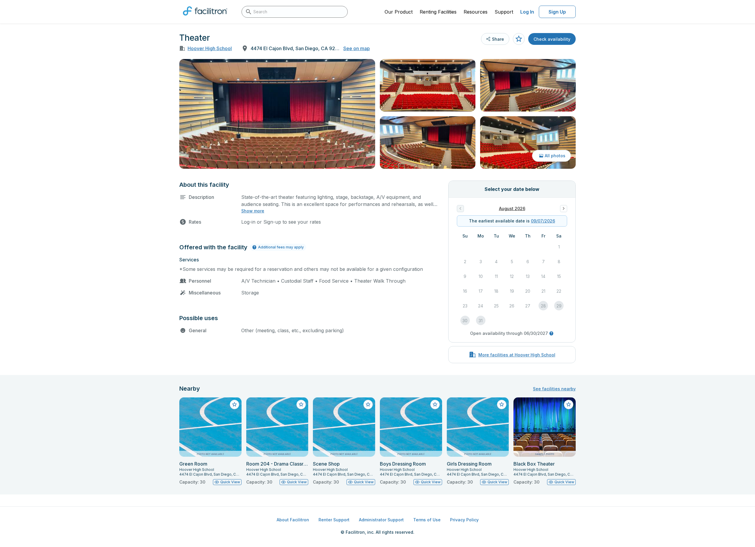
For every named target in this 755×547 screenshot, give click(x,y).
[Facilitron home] (205, 17)
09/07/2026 (543, 220)
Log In (527, 12)
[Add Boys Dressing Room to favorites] (435, 404)
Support (504, 12)
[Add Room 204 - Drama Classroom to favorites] (301, 404)
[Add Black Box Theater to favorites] (568, 404)
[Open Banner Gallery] (277, 114)
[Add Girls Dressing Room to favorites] (501, 404)
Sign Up (557, 12)
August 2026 (512, 208)
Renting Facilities (438, 12)
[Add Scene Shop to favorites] (368, 404)
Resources (476, 12)
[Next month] (563, 208)
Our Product (399, 12)
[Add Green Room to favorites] (234, 404)
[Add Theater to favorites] (519, 39)
